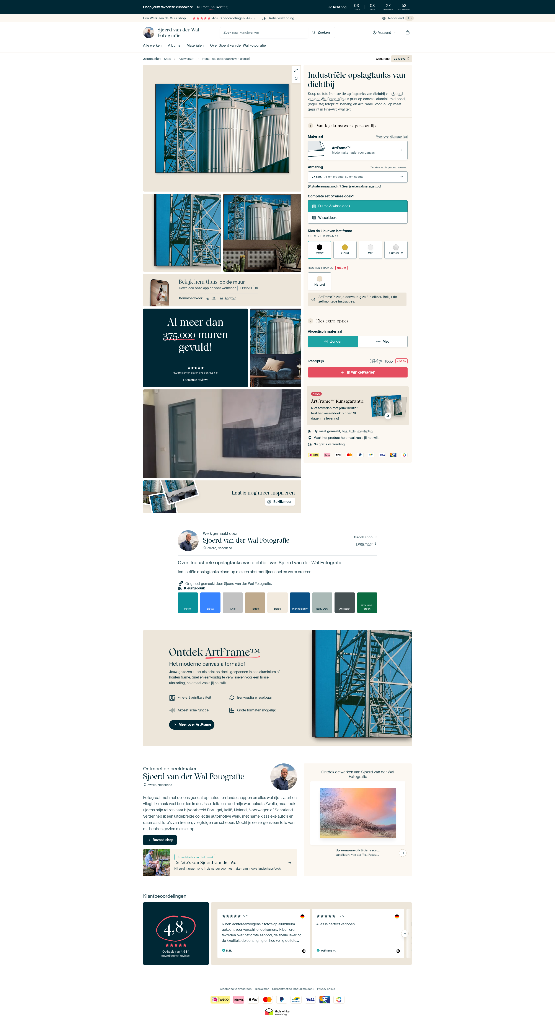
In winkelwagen (361, 372)
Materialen (195, 45)
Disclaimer (262, 989)
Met (386, 341)
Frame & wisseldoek (334, 206)
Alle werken (152, 45)
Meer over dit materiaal (392, 136)
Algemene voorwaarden (236, 989)
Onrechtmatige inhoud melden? (293, 989)
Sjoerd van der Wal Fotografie (178, 32)
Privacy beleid (326, 989)
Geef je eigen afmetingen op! (346, 186)
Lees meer (364, 544)
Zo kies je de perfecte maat (389, 167)
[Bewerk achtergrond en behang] (296, 78)
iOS (213, 298)
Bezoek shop (363, 537)
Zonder (336, 341)
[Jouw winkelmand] (407, 32)
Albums (174, 45)
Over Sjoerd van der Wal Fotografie (238, 45)
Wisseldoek (327, 217)
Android (231, 298)
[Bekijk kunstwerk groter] (296, 70)
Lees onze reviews (195, 380)
